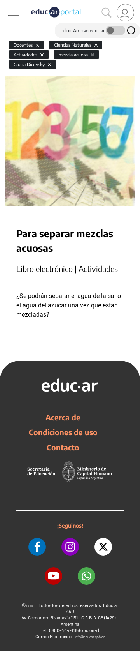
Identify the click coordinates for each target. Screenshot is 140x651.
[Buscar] (106, 13)
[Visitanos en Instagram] (70, 546)
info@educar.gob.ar (90, 637)
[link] (125, 12)
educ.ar (32, 605)
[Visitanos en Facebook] (37, 546)
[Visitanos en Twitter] (103, 546)
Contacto (63, 447)
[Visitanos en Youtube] (53, 576)
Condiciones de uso (63, 432)
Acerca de (63, 417)
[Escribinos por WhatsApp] (86, 576)
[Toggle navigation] (7, 4)
